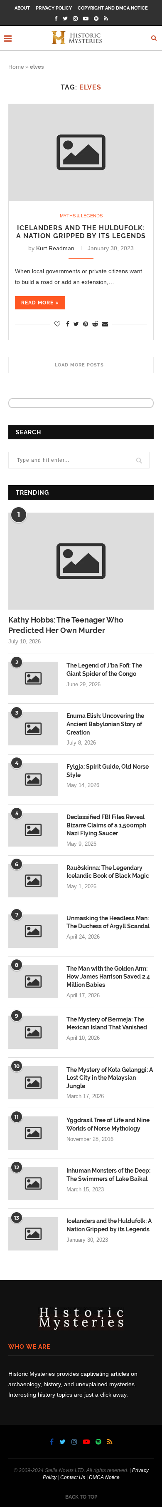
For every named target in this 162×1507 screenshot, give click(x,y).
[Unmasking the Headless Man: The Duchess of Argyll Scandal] (33, 931)
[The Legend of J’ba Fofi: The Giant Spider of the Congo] (33, 678)
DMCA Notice (104, 1477)
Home (16, 67)
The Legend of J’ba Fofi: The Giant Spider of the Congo (104, 669)
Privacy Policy (54, 8)
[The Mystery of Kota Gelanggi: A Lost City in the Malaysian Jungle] (33, 1082)
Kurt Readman (55, 248)
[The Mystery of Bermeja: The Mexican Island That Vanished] (33, 1032)
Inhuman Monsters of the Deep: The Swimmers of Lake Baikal (108, 1174)
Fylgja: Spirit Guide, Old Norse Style (107, 770)
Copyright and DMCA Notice (113, 8)
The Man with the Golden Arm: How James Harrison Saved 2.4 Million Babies (108, 976)
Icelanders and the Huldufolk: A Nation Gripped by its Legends (81, 232)
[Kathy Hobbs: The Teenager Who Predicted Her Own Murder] (81, 561)
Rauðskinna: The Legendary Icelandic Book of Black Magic (107, 871)
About (22, 8)
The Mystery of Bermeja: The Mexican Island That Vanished (106, 1023)
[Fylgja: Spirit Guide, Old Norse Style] (33, 779)
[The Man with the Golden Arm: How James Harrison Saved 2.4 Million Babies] (33, 981)
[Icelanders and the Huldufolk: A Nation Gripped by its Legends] (81, 152)
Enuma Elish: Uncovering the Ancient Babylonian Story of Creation (105, 723)
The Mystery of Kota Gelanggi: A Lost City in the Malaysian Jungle (109, 1077)
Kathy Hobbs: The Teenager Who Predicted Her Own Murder (65, 625)
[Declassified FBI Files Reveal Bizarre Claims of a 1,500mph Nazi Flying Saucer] (33, 830)
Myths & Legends (81, 215)
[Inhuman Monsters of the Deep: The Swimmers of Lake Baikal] (33, 1183)
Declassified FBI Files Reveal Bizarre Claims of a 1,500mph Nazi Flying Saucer (106, 825)
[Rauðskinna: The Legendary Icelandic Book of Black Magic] (33, 880)
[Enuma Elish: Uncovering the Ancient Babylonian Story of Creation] (33, 728)
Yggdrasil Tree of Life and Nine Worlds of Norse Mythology (108, 1124)
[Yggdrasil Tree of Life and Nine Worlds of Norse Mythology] (33, 1133)
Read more (37, 303)
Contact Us (72, 1477)
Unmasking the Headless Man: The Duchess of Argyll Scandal (108, 922)
